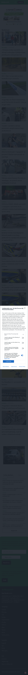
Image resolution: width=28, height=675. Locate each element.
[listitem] (14, 334)
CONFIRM (8, 361)
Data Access (14, 366)
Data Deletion (6, 366)
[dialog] (14, 337)
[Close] (25, 308)
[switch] (22, 338)
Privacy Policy (22, 366)
